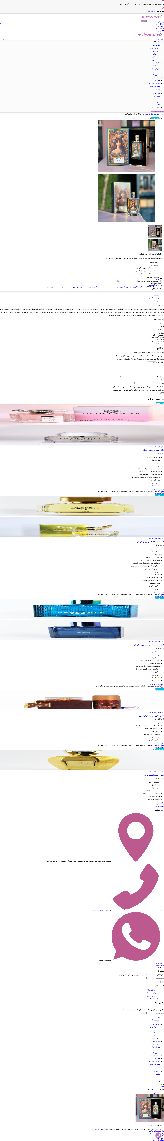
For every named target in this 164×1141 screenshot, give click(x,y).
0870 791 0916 (98, 910)
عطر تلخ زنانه (149, 114)
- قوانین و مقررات (151, 995)
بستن (162, 1082)
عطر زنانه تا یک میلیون (97, 287)
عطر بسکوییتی (125, 287)
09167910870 (150, 11)
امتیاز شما (160, 362)
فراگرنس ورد (152, 48)
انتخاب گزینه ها (99, 1129)
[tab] (156, 295)
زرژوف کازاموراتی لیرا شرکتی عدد (149, 281)
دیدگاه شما (160, 376)
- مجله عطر (152, 998)
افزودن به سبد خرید (156, 283)
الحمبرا (154, 51)
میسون (154, 60)
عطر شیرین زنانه (74, 287)
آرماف (154, 72)
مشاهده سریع (159, 493)
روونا (132, 287)
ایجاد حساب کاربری (158, 1093)
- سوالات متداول (151, 990)
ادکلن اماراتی (139, 287)
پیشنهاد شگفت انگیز (157, 111)
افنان (154, 57)
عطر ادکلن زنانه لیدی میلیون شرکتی (150, 542)
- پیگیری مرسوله (151, 993)
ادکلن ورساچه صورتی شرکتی (153, 450)
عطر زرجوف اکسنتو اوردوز (154, 775)
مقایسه (158, 1074)
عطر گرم (66, 287)
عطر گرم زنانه (57, 287)
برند (161, 278)
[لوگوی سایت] (152, 19)
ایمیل (162, 383)
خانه (161, 114)
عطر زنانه (156, 114)
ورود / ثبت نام (156, 1077)
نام (162, 379)
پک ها (154, 66)
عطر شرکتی (85, 287)
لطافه (154, 54)
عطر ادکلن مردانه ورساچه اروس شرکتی (149, 645)
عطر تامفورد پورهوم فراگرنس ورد (151, 716)
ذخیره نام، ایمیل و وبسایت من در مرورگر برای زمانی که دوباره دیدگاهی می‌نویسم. (136, 387)
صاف (157, 279)
